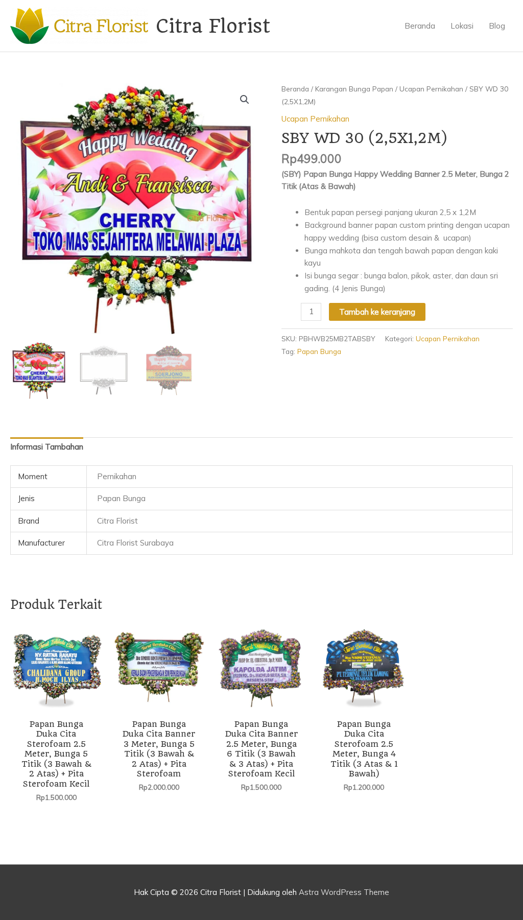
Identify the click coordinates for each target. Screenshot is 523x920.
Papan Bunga (319, 351)
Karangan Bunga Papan (354, 88)
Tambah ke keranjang (377, 312)
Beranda (420, 26)
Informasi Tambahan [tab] (46, 447)
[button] (244, 99)
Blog (497, 26)
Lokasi (461, 26)
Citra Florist (213, 26)
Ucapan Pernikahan (431, 88)
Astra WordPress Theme (344, 892)
